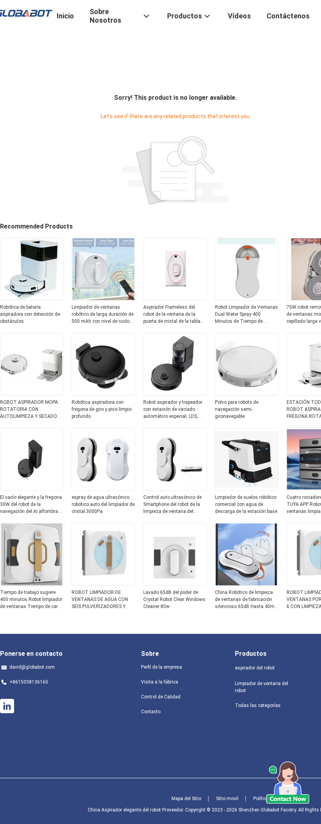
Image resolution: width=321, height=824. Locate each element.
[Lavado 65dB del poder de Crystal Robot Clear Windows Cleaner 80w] (175, 583)
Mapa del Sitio (186, 798)
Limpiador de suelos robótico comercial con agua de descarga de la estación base (246, 504)
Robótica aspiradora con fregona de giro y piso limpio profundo (102, 409)
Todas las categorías (258, 705)
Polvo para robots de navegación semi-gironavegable (236, 409)
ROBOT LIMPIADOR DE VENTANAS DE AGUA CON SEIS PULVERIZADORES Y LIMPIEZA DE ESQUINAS (100, 600)
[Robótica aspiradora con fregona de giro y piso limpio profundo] (103, 393)
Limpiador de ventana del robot (261, 687)
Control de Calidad (160, 697)
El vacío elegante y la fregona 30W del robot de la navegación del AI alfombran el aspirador (31, 505)
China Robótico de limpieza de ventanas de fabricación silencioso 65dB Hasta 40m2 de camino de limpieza (246, 600)
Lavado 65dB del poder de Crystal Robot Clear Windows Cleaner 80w (174, 599)
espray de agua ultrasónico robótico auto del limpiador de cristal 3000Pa (103, 504)
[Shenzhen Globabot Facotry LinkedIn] (7, 706)
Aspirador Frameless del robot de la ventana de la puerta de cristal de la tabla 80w (171, 314)
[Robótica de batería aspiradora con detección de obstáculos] (31, 298)
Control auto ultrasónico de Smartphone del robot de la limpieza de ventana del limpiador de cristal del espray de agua (175, 505)
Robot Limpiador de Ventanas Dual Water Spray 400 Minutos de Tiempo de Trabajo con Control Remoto (246, 314)
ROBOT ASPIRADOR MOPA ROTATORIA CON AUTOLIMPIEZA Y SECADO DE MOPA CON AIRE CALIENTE (29, 409)
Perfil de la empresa (161, 667)
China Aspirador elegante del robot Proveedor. (136, 810)
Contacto (150, 711)
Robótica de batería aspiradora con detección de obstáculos (30, 314)
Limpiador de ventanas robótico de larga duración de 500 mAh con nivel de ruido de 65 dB (102, 314)
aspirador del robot (255, 668)
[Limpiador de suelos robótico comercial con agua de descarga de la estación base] (246, 488)
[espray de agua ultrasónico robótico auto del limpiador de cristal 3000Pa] (103, 488)
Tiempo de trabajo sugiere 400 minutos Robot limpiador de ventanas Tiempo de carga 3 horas (31, 600)
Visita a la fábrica (159, 682)
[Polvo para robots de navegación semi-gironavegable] (246, 393)
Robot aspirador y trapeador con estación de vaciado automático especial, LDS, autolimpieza (172, 409)
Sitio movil (227, 798)
